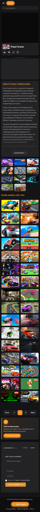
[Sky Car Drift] (10, 282)
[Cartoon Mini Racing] (30, 205)
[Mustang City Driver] (7, 179)
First (7, 412)
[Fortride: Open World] (10, 218)
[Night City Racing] (30, 282)
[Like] (4, 52)
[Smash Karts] (30, 269)
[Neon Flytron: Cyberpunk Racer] (10, 269)
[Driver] (30, 371)
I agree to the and (19, 480)
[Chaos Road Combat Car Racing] (33, 170)
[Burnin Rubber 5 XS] (30, 218)
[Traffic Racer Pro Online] (30, 320)
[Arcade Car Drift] (10, 307)
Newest (25, 447)
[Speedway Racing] (10, 358)
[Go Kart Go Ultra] (30, 256)
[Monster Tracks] (10, 244)
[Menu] (3, 3)
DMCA (32, 509)
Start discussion (13, 435)
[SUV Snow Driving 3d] (10, 333)
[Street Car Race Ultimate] (30, 307)
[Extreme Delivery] (10, 320)
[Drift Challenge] (7, 187)
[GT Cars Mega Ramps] (33, 162)
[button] (13, 52)
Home (10, 3)
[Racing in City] (10, 295)
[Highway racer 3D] (10, 231)
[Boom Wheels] (7, 162)
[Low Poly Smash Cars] (20, 179)
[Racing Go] (30, 396)
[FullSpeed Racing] (10, 371)
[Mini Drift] (30, 295)
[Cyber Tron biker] (33, 179)
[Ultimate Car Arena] (10, 346)
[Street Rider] (30, 333)
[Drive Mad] (30, 231)
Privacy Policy (26, 480)
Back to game (21, 504)
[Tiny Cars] (20, 170)
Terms (17, 480)
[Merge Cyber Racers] (10, 205)
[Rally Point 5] (30, 358)
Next (33, 412)
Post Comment (15, 484)
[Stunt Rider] (7, 170)
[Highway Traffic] (30, 346)
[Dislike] (9, 52)
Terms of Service (22, 509)
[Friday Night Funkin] (10, 384)
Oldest (32, 447)
